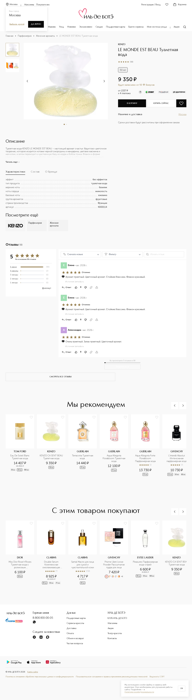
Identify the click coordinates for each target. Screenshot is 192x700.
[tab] (15, 172)
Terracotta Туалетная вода (83, 457)
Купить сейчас (161, 103)
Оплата (70, 633)
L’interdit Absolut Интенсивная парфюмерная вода (177, 458)
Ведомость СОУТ (157, 677)
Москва (13, 4)
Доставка (71, 628)
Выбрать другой (17, 24)
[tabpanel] (56, 193)
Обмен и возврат (75, 638)
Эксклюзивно (85, 27)
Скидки (99, 27)
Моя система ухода (157, 27)
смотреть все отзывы (60, 377)
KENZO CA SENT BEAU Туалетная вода (52, 457)
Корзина (182, 5)
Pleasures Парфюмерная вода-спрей (145, 563)
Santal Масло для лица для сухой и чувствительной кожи (82, 564)
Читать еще (12, 162)
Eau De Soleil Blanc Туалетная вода (20, 457)
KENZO (121, 44)
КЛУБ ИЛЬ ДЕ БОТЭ (117, 618)
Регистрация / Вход (151, 5)
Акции (176, 27)
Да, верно (36, 24)
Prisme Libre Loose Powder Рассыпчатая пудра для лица (114, 564)
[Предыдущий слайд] (174, 405)
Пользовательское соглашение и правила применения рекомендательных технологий (111, 677)
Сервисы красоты (75, 623)
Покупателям (43, 5)
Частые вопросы (75, 643)
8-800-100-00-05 (43, 618)
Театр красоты (115, 633)
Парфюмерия (25, 36)
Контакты (112, 638)
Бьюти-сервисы (136, 27)
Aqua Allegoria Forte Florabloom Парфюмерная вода (145, 458)
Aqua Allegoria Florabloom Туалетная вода (114, 458)
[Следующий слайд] (27, 81)
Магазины (29, 5)
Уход (61, 27)
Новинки (71, 27)
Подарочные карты (115, 27)
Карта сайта (32, 672)
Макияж (52, 27)
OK (181, 688)
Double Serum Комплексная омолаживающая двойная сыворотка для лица (51, 564)
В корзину (132, 103)
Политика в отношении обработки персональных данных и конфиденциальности (40, 677)
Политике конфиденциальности (139, 692)
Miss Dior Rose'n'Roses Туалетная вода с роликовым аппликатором (20, 564)
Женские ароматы (45, 36)
